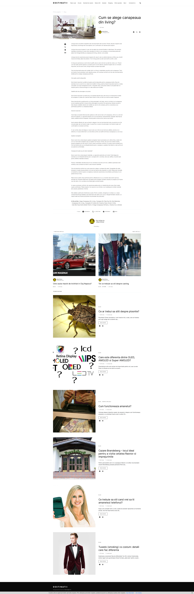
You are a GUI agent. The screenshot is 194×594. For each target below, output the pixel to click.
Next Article (136, 231)
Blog (65, 12)
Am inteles (139, 593)
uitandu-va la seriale (115, 205)
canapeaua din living (78, 203)
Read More (103, 322)
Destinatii (60, 3)
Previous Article (59, 231)
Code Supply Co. (67, 589)
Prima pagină (57, 12)
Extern (104, 286)
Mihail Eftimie (105, 31)
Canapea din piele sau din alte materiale (108, 201)
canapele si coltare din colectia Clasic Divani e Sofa (100, 203)
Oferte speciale (106, 401)
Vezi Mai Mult (130, 593)
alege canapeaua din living (87, 201)
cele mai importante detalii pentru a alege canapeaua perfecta (90, 205)
